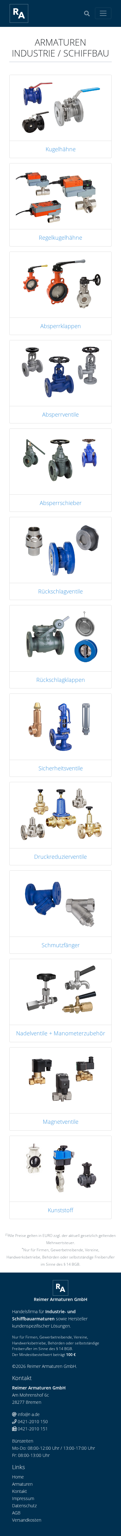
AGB (16, 1513)
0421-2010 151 (32, 1429)
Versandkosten (26, 1520)
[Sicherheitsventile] (60, 726)
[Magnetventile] (60, 1080)
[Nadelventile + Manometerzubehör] (60, 991)
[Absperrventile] (60, 373)
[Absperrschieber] (60, 461)
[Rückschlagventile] (60, 550)
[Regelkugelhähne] (60, 196)
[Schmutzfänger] (60, 903)
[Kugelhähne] (60, 107)
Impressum (23, 1498)
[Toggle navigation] (103, 13)
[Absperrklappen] (60, 284)
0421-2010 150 (32, 1421)
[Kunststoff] (60, 1168)
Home (18, 1477)
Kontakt (19, 1491)
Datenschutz (24, 1505)
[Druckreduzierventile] (60, 815)
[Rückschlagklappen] (60, 638)
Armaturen (22, 1484)
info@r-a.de (28, 1414)
